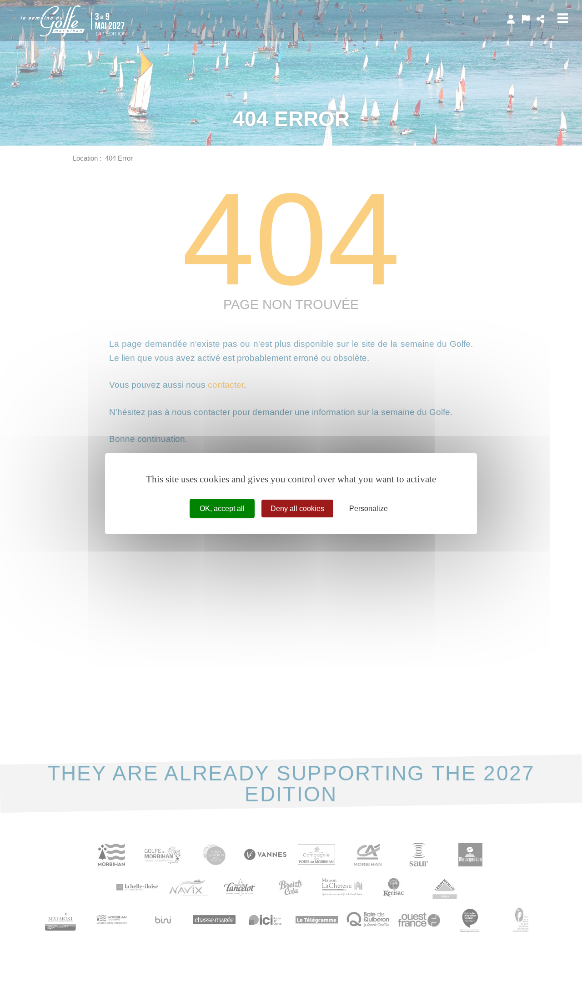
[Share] (540, 19)
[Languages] (525, 19)
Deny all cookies (297, 508)
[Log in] (510, 19)
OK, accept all (222, 508)
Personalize (368, 508)
